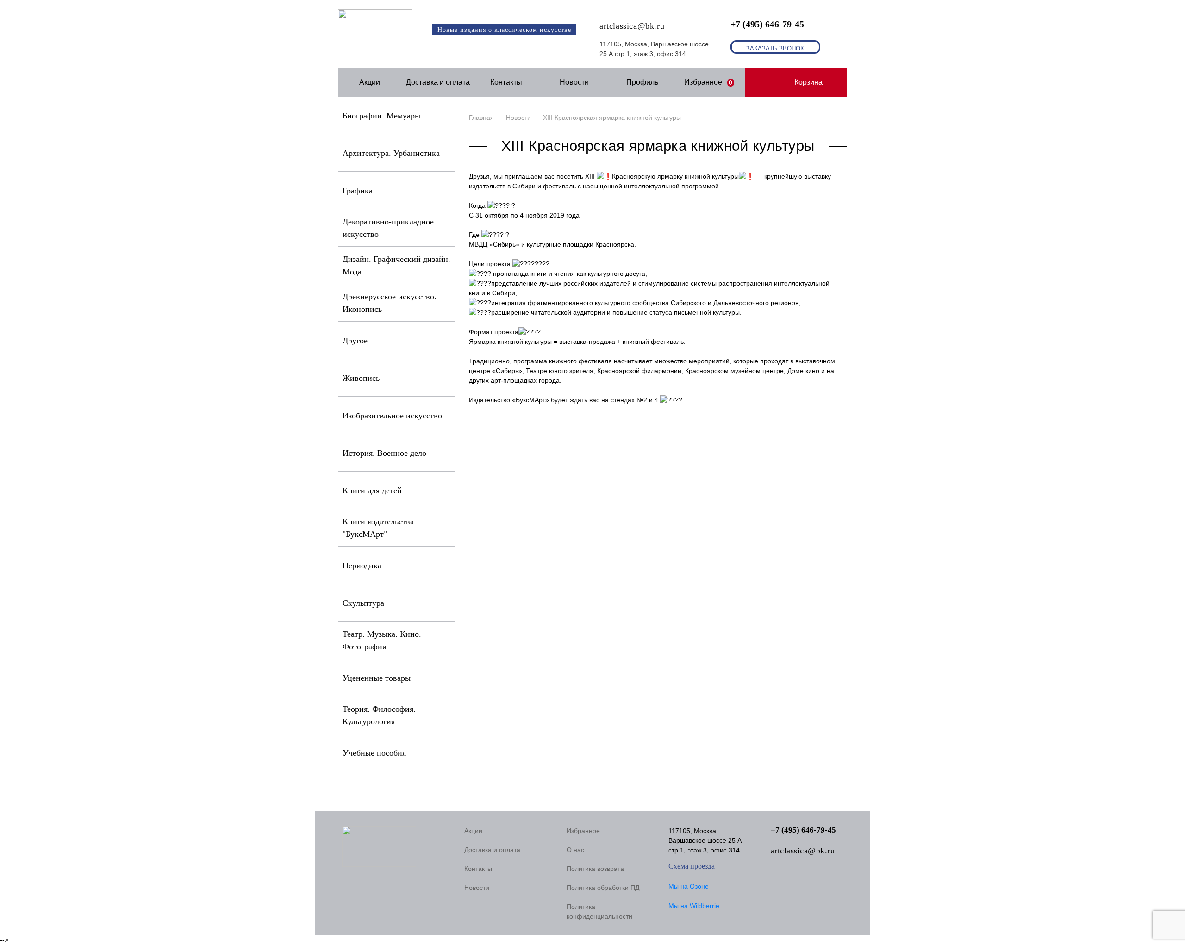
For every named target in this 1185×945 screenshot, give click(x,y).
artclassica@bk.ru (631, 26)
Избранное (708, 82)
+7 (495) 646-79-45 (767, 24)
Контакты (506, 82)
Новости (574, 82)
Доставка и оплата (438, 82)
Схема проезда (691, 866)
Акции (369, 82)
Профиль (642, 82)
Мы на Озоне (688, 886)
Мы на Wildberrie (693, 905)
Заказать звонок (775, 48)
